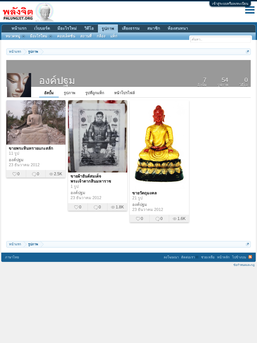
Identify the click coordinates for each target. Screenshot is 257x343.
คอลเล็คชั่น (66, 36)
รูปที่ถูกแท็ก (94, 93)
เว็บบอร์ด (42, 28)
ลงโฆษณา (171, 257)
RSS (250, 257)
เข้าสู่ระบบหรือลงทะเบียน (230, 4)
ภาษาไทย (12, 257)
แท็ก (113, 36)
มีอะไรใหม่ (67, 28)
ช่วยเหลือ (208, 257)
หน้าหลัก (223, 257)
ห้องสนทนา (178, 28)
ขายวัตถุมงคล (144, 193)
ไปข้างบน (239, 257)
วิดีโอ (89, 28)
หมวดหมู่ (13, 36)
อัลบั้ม (49, 93)
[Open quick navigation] (247, 51)
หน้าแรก (19, 28)
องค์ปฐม (16, 160)
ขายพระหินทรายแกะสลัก (31, 148)
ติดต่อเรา (188, 257)
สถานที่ (86, 36)
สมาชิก (153, 28)
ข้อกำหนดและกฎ (243, 264)
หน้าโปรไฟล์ (124, 93)
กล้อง (101, 36)
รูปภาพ (69, 93)
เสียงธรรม (131, 28)
